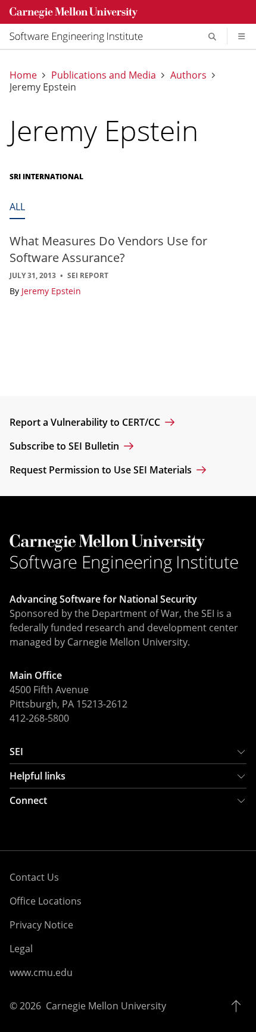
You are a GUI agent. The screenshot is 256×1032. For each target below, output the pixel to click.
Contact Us (34, 877)
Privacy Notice (41, 924)
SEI (16, 751)
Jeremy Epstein (51, 291)
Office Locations (46, 901)
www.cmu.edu (41, 972)
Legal (21, 948)
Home (23, 75)
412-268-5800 (39, 718)
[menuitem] (81, 36)
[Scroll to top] (239, 1006)
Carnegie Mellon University (106, 1005)
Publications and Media (103, 75)
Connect (28, 800)
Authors (188, 75)
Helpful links (37, 775)
